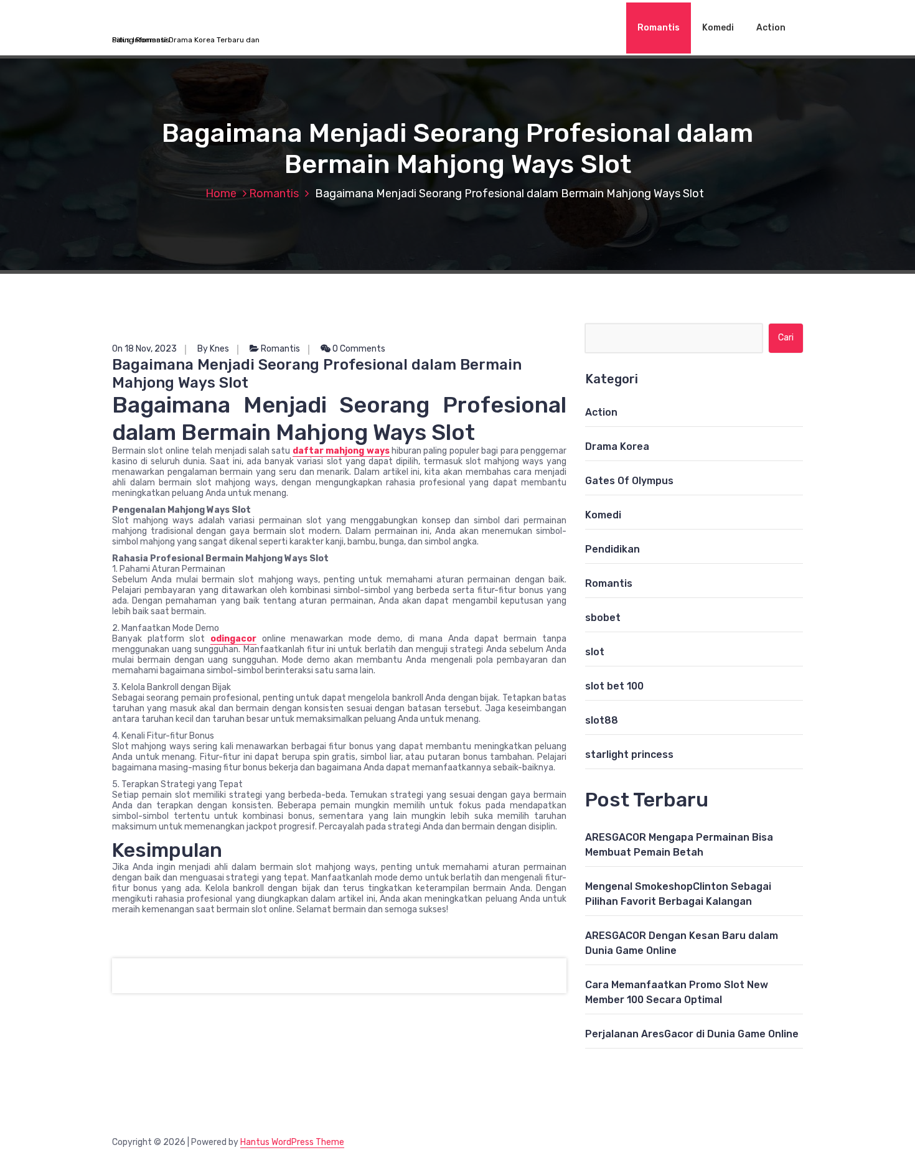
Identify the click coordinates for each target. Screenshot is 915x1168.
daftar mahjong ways (341, 451)
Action (771, 27)
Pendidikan (612, 549)
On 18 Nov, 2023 (144, 348)
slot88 (601, 720)
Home (221, 193)
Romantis (658, 27)
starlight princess (629, 754)
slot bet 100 (614, 686)
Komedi (718, 27)
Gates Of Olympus (629, 481)
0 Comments (358, 348)
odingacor (233, 638)
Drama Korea (617, 446)
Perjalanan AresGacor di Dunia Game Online (692, 1034)
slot (594, 652)
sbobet (603, 618)
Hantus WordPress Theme (292, 1142)
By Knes (213, 348)
